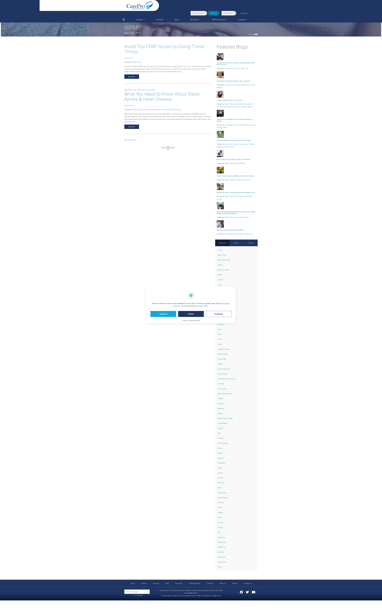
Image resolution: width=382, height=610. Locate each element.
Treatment (221, 537)
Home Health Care (224, 369)
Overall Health (222, 423)
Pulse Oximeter (223, 443)
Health (243, 68)
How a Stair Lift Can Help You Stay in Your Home (233, 159)
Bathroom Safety (223, 270)
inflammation (222, 388)
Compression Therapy (232, 68)
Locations (242, 19)
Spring (220, 507)
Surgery (220, 527)
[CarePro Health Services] (140, 5)
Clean (220, 285)
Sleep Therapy (244, 217)
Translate (140, 595)
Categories (222, 243)
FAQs (219, 334)
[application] (191, 305)
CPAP (139, 62)
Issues (148, 90)
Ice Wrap (221, 383)
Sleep (220, 487)
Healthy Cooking (223, 349)
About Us (223, 583)
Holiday (220, 364)
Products (159, 19)
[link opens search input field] (127, 19)
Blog (177, 19)
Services (139, 19)
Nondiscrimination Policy (193, 590)
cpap (134, 90)
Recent (236, 243)
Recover (221, 458)
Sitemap (205, 590)
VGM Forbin (217, 595)
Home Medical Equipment (225, 106)
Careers (235, 583)
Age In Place (229, 104)
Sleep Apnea (176, 109)
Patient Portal (198, 13)
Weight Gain (222, 542)
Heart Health (152, 109)
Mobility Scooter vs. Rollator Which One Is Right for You (236, 192)
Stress (220, 517)
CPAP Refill (228, 13)
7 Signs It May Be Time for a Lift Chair (230, 100)
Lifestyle (252, 144)
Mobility (244, 106)
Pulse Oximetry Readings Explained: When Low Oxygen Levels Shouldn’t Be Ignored (236, 212)
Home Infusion (223, 374)
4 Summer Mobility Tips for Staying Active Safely (233, 140)
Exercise (245, 144)
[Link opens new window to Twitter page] (247, 592)
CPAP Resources (218, 19)
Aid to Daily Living (231, 125)
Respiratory (221, 463)
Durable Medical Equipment (243, 104)
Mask (153, 90)
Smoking (221, 502)
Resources (194, 19)
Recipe (220, 453)
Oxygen (220, 428)
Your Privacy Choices (177, 590)
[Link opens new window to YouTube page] (253, 592)
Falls (219, 329)
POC (219, 433)
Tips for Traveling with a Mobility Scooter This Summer (235, 176)
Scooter (225, 147)
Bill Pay (214, 13)
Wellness (220, 87)
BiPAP (134, 62)
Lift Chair (238, 106)
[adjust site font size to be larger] (257, 34)
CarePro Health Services (175, 595)
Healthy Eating (223, 354)
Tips (247, 68)
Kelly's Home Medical (164, 109)
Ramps (220, 448)
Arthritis (220, 265)
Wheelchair (221, 557)
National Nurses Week (225, 418)
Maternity (221, 408)
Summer (249, 85)
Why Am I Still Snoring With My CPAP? (230, 230)
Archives (250, 243)
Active (227, 144)
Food (219, 339)
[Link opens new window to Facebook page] (241, 592)
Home (126, 33)
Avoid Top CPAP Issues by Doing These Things (164, 49)
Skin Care (221, 482)
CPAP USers (141, 90)
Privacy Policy (164, 590)
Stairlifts (242, 163)
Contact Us (244, 13)
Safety (250, 106)
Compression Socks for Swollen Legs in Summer (233, 81)
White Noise (222, 562)
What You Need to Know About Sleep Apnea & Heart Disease (162, 96)
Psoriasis (221, 438)
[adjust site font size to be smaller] (255, 34)
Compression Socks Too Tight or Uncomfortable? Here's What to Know (236, 64)
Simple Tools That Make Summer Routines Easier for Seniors (235, 120)
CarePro (140, 109)
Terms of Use (214, 590)
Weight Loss (222, 547)
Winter (220, 567)
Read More (131, 77)
